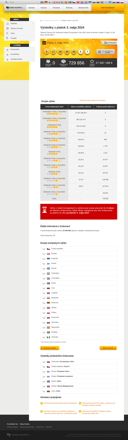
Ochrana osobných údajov (27, 427)
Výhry (13, 33)
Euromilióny (15, 54)
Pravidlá (13, 38)
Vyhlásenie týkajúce (12, 427)
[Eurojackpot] (15, 7)
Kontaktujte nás (12, 424)
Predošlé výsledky (49, 348)
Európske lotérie (16, 59)
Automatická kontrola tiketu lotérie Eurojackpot (60, 403)
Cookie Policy (40, 427)
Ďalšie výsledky (108, 348)
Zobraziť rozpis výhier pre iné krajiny (93, 100)
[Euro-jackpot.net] (41, 21)
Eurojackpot (15, 49)
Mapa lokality (24, 424)
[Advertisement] (78, 85)
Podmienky (49, 427)
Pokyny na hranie (17, 28)
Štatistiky (14, 23)
